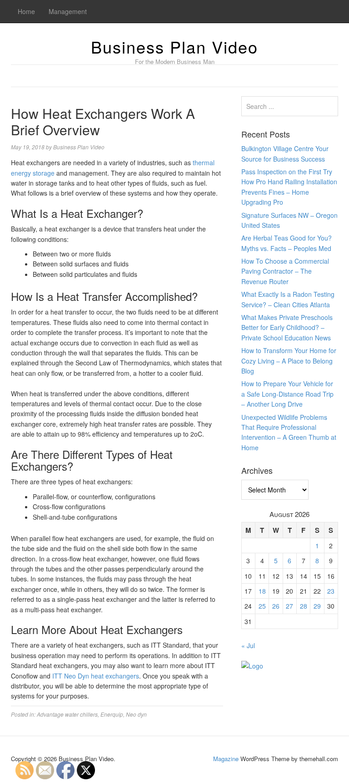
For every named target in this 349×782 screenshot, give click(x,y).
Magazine (226, 758)
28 (303, 605)
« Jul (248, 645)
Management (68, 11)
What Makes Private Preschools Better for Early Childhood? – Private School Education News (287, 327)
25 (262, 605)
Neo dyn (136, 714)
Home (26, 11)
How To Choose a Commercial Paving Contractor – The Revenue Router (285, 271)
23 (330, 590)
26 (275, 605)
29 (317, 605)
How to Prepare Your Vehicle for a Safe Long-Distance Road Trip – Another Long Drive (287, 393)
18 (262, 590)
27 (289, 605)
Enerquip (111, 714)
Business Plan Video (174, 46)
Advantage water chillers (67, 714)
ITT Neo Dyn (70, 675)
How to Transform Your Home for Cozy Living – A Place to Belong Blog (288, 360)
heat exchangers (115, 675)
